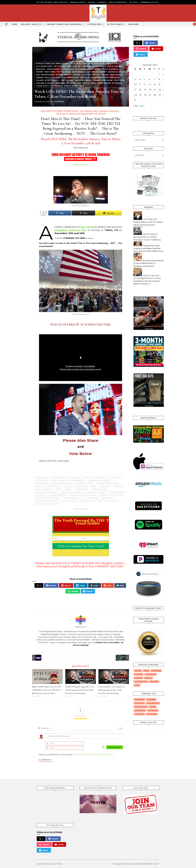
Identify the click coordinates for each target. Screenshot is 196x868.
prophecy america (81, 486)
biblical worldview (140, 710)
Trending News (83, 80)
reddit (109, 585)
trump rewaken (93, 498)
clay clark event (116, 477)
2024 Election (96, 64)
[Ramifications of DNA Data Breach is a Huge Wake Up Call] (124, 658)
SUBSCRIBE (133, 24)
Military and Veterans (95, 75)
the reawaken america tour (58, 495)
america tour (75, 477)
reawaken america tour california (46, 492)
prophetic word (119, 486)
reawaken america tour (99, 489)
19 (145, 90)
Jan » (142, 106)
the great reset (40, 495)
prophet (93, 486)
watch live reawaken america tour (46, 501)
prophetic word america (43, 489)
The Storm (67, 80)
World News (148, 678)
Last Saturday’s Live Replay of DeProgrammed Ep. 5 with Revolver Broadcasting (111, 689)
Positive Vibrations (67, 78)
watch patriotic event (69, 501)
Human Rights (64, 75)
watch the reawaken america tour (46, 504)
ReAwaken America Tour (70, 230)
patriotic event (40, 486)
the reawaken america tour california (83, 495)
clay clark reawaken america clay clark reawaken (68, 480)
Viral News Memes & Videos (106, 83)
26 (145, 95)
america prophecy (41, 477)
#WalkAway (62, 64)
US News (71, 83)
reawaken (68, 489)
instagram (142, 49)
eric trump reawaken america (63, 483)
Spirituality (52, 80)
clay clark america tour (100, 477)
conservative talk (152, 714)
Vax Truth (83, 83)
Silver (39, 80)
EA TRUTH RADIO (114, 24)
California (99, 66)
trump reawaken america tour (74, 498)
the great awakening (117, 492)
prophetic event (104, 486)
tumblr (96, 585)
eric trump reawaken (42, 483)
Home (14, 24)
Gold (68, 72)
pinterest (67, 585)
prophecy (68, 486)
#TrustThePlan (45, 64)
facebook (52, 585)
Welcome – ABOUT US (31, 24)
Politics (49, 78)
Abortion (111, 64)
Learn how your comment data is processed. (93, 754)
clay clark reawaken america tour (99, 480)
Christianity (54, 69)
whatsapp (74, 591)
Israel (77, 75)
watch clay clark (107, 498)
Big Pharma (85, 66)
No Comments (80, 509)
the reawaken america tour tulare (111, 495)
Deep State (101, 69)
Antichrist (60, 66)
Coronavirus (86, 69)
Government (138, 674)
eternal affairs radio (141, 706)
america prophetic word (59, 477)
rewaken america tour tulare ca (95, 492)
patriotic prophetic (55, 486)
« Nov (136, 106)
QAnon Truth (101, 78)
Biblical (72, 66)
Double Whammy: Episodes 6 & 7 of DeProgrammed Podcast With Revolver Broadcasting (79, 689)
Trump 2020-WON (103, 80)
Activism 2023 (44, 66)
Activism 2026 (94, 24)
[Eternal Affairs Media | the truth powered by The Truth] (98, 14)
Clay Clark (86, 227)
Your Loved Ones (74, 86)
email (122, 585)
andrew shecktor (139, 714)
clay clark (86, 477)
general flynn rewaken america (107, 483)
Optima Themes (56, 864)
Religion (115, 78)
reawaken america (81, 489)
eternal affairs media (153, 703)
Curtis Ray (59, 101)
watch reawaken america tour (109, 501)
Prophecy (86, 78)
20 (150, 90)
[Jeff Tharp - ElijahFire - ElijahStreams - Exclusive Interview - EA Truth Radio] (37, 658)
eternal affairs (139, 699)
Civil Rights (70, 69)
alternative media (152, 710)
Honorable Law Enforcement (89, 72)
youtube (158, 49)
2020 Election (78, 64)
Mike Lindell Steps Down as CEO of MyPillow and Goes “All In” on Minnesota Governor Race (46, 689)
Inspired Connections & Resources (64, 24)
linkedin (82, 585)
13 (150, 84)
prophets (58, 489)
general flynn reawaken (85, 483)
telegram (89, 591)
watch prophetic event (87, 501)
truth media (151, 699)
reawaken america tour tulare (71, 492)
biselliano (152, 706)
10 (136, 84)
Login (120, 728)
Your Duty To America (49, 86)
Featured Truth (54, 72)
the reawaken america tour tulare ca (47, 498)
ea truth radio (139, 703)
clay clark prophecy (41, 480)
